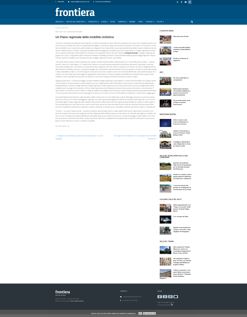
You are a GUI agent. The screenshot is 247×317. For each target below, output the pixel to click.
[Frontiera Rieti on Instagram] (190, 2)
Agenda (132, 22)
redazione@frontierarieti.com (80, 2)
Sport (112, 22)
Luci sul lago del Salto (180, 216)
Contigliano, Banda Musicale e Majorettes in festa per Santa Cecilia (182, 144)
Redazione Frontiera (75, 32)
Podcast (149, 22)
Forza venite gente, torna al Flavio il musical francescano (181, 102)
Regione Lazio (65, 126)
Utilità (159, 22)
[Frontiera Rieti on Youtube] (185, 2)
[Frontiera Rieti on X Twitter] (177, 2)
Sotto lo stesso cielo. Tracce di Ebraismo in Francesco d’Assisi (180, 122)
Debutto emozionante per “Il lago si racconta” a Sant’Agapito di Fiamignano (182, 229)
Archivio (59, 22)
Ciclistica (59, 126)
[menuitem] (59, 22)
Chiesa (103, 22)
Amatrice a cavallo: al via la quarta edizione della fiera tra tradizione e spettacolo (182, 176)
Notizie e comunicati (61, 28)
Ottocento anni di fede (181, 36)
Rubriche (121, 22)
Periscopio (92, 22)
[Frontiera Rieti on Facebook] (181, 2)
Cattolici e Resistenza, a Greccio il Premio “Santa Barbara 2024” (181, 133)
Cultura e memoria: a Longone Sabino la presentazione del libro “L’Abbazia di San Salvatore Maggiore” (175, 274)
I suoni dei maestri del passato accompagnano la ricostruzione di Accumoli (182, 187)
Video (140, 22)
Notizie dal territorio (75, 22)
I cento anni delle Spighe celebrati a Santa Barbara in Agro (181, 49)
